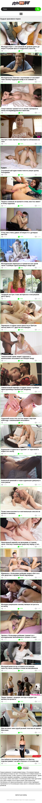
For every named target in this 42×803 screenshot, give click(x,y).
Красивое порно (17, 800)
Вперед (25, 768)
